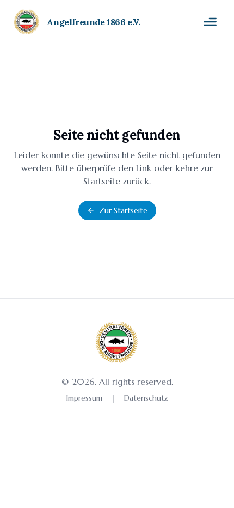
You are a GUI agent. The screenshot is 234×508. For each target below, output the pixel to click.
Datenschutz (146, 398)
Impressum (84, 398)
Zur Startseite (123, 210)
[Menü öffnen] (210, 22)
